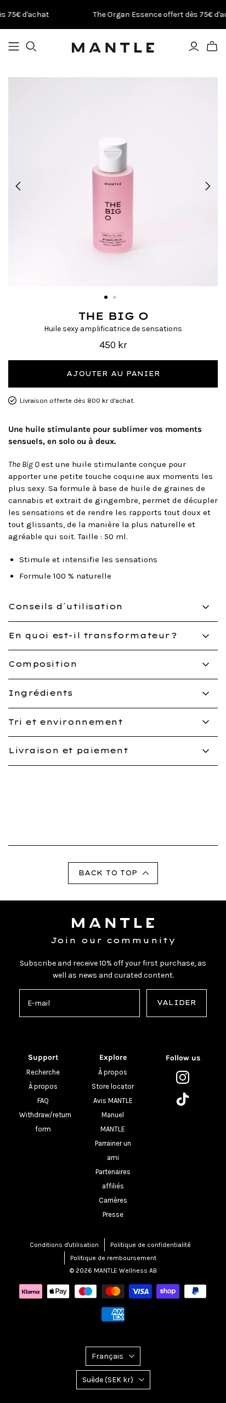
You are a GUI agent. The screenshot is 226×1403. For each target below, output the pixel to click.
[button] (113, 873)
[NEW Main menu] (13, 46)
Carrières (113, 1200)
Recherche (43, 1072)
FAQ (43, 1100)
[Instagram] (182, 1077)
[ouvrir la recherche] (31, 46)
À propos (43, 1086)
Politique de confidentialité (150, 1245)
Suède (107, 1379)
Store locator (113, 1086)
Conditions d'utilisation (64, 1245)
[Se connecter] (194, 46)
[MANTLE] (113, 46)
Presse (113, 1214)
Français (107, 1356)
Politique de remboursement (113, 1258)
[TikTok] (182, 1099)
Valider (176, 1002)
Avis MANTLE (113, 1100)
